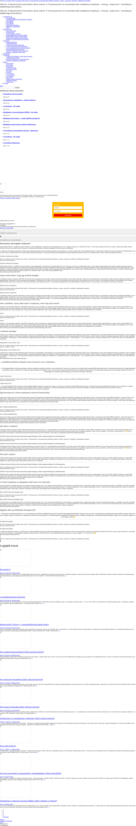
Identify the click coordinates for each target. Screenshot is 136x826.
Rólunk (5, 62)
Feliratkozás (68, 215)
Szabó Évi (8, 72)
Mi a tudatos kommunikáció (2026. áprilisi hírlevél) (22, 652)
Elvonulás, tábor (10, 32)
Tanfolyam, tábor (7, 29)
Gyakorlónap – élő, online (11, 106)
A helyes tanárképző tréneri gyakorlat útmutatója (18, 48)
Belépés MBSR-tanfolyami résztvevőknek (16, 35)
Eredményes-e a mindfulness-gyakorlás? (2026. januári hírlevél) (27, 718)
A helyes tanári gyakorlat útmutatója (15, 45)
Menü (1, 86)
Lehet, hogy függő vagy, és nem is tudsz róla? (17, 59)
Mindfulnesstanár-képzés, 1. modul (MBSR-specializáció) (21, 118)
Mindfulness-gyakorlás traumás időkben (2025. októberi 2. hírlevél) (28, 801)
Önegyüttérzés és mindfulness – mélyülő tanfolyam (19, 100)
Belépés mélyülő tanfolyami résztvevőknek (17, 38)
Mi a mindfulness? (10, 18)
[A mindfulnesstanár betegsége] (15, 593)
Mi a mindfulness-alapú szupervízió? (15, 49)
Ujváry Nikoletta (10, 75)
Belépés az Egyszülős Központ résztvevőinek (17, 39)
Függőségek (6, 55)
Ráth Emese (9, 70)
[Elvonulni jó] (15, 566)
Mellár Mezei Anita (11, 67)
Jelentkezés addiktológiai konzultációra (16, 60)
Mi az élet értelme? (8, 746)
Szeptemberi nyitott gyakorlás (12, 94)
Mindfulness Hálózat (11, 80)
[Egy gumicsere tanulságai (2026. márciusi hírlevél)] (15, 676)
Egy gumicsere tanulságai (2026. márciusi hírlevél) (21, 679)
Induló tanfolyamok (11, 31)
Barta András (9, 65)
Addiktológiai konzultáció (12, 57)
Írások (7, 28)
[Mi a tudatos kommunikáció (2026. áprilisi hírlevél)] (15, 648)
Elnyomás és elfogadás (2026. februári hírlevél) (19, 707)
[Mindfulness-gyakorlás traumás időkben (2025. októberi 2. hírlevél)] (15, 797)
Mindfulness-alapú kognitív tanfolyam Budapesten (19, 124)
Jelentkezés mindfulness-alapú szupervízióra (17, 50)
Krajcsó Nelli (9, 66)
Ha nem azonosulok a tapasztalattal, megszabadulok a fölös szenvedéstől (30, 773)
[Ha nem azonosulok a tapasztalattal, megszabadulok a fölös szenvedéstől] (15, 769)
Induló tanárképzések (11, 42)
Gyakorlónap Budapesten (11, 143)
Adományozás (6, 53)
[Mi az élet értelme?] (15, 742)
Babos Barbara (10, 63)
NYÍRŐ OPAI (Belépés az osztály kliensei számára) (19, 56)
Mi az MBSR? (10, 21)
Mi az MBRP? (10, 23)
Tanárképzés (6, 40)
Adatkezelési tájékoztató (6, 821)
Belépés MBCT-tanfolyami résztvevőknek (16, 36)
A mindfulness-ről (7, 16)
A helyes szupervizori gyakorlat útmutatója (16, 46)
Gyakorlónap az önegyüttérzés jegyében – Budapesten (20, 130)
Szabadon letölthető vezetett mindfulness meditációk (19, 19)
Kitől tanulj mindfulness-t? (12, 25)
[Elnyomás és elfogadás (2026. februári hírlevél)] (15, 703)
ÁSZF (1, 822)
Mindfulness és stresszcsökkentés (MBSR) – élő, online (20, 112)
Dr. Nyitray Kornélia (11, 69)
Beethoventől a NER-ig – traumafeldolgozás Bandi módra (24, 624)
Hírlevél (2, 819)
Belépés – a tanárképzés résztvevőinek (15, 52)
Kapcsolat (5, 83)
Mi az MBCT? (10, 22)
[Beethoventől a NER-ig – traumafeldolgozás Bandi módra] (15, 621)
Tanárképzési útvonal (11, 43)
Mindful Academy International (14, 79)
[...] (65, 575)
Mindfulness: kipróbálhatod (13, 26)
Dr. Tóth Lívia (9, 73)
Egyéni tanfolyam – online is (13, 33)
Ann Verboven (10, 76)
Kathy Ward (9, 77)
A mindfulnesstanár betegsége (12, 597)
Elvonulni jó (5, 569)
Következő (6, 817)
